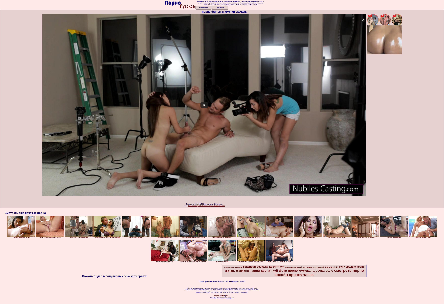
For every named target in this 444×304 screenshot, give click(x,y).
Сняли (222, 206)
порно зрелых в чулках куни (233, 267)
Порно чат (220, 8)
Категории (203, 8)
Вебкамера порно (207, 206)
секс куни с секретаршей (313, 267)
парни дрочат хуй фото (268, 270)
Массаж (217, 206)
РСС (228, 296)
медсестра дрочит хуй (293, 267)
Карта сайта (219, 296)
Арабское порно (194, 206)
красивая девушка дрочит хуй (263, 266)
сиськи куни (331, 267)
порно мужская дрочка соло (310, 270)
